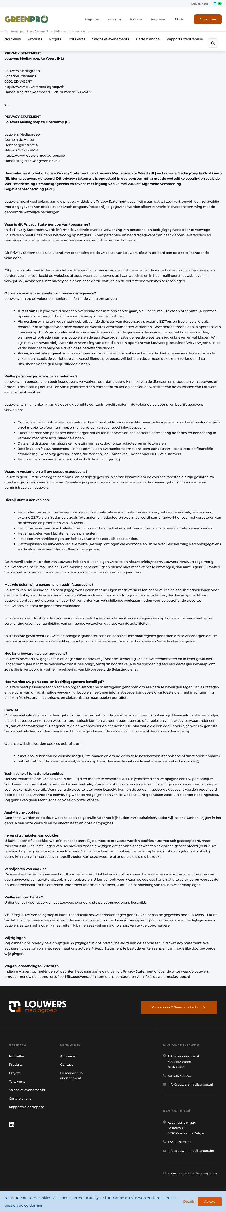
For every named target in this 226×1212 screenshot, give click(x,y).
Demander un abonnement (71, 1075)
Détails (189, 1201)
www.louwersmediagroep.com (192, 1173)
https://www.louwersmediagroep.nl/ (34, 87)
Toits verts (76, 39)
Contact (66, 1065)
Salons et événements (110, 39)
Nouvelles (12, 39)
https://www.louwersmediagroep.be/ (34, 155)
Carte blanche (148, 39)
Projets (55, 39)
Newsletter (158, 19)
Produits (35, 39)
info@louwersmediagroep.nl (34, 915)
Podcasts (136, 19)
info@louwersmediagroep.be (191, 1151)
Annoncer (114, 19)
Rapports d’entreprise (185, 39)
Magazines (92, 19)
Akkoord (209, 1201)
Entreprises (208, 19)
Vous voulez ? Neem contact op (177, 1007)
